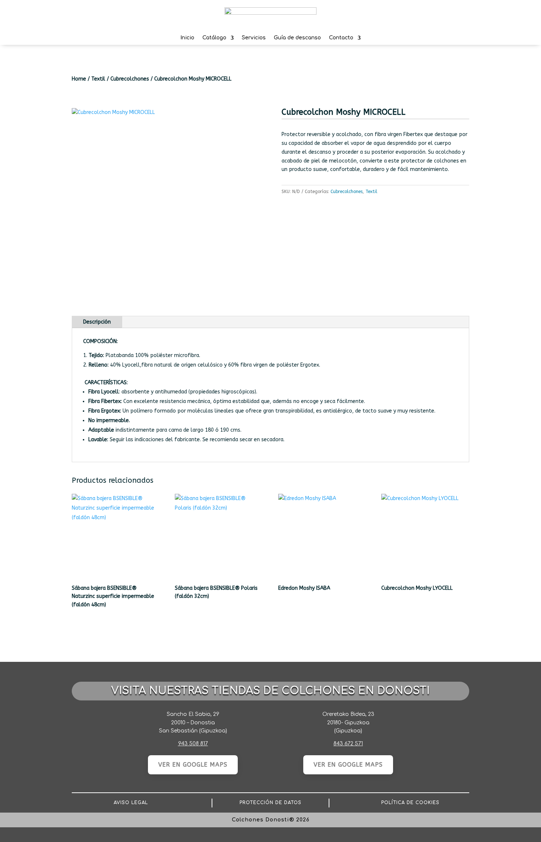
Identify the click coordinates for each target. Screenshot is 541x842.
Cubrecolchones (129, 79)
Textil (98, 79)
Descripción (97, 322)
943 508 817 (193, 743)
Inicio (187, 39)
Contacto (341, 39)
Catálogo (214, 39)
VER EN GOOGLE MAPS (192, 764)
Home (79, 79)
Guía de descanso (297, 39)
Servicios (254, 39)
